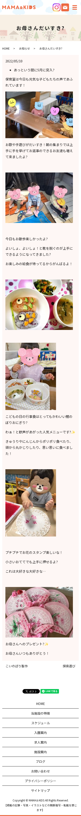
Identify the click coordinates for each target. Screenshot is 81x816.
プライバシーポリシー (40, 781)
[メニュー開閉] (74, 7)
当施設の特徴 (40, 713)
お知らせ (24, 48)
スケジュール (40, 723)
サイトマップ (40, 790)
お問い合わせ (40, 771)
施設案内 (40, 752)
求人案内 (40, 742)
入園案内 (40, 732)
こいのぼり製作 (17, 666)
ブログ (40, 761)
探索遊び (69, 666)
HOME (6, 48)
